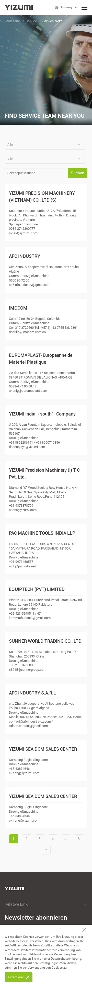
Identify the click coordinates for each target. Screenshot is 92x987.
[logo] (20, 7)
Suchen (77, 172)
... (65, 839)
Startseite (12, 21)
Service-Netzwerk (54, 21)
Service (31, 21)
